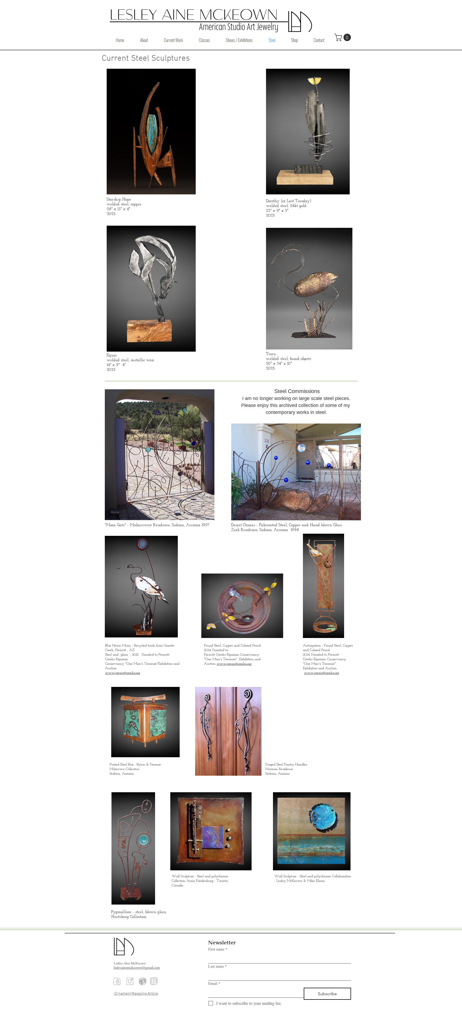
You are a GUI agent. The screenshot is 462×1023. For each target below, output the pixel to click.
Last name (217, 966)
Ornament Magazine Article (136, 993)
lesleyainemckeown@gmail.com (137, 968)
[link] (343, 37)
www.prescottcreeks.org (122, 673)
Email (214, 983)
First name (217, 949)
